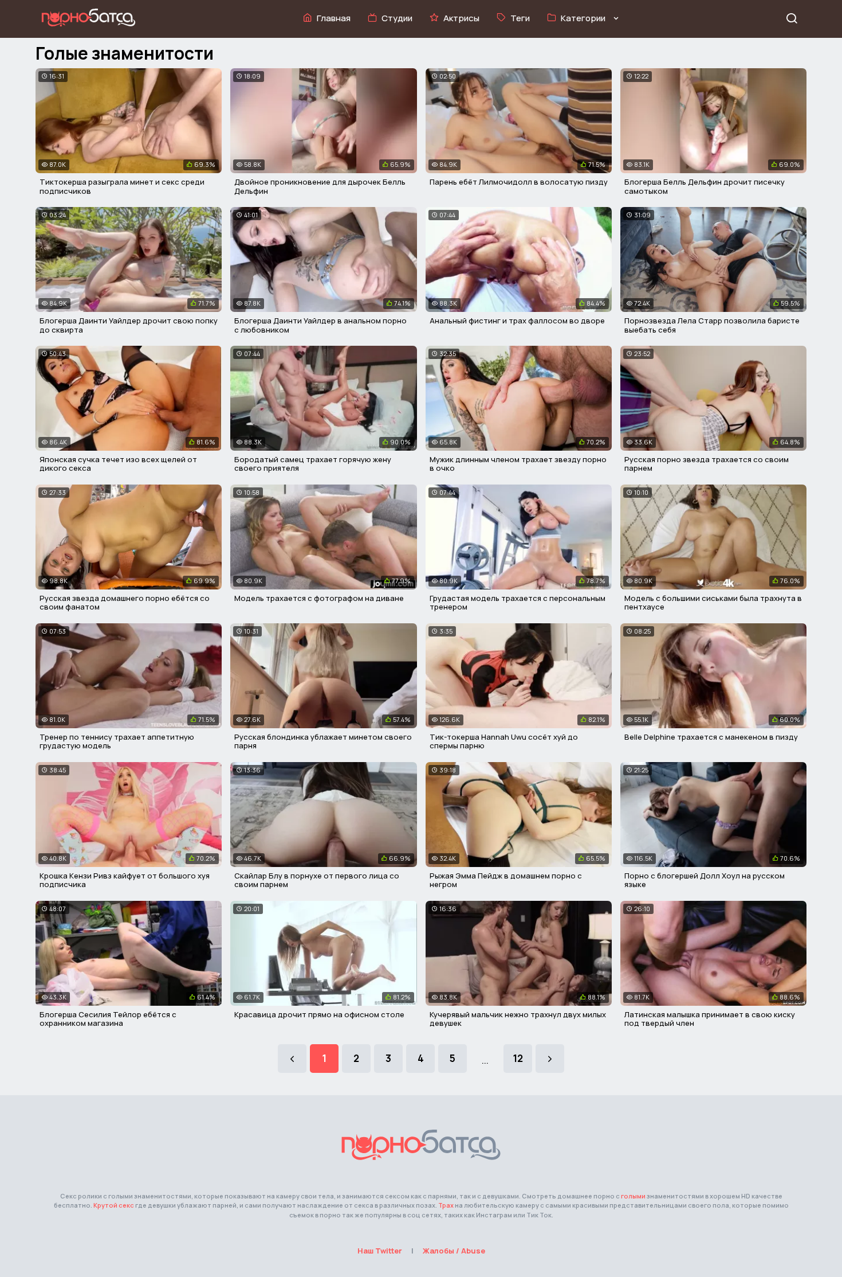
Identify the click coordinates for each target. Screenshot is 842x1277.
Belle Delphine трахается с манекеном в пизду (711, 737)
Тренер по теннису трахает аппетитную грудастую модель (117, 741)
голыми (633, 1196)
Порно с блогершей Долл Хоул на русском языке (704, 880)
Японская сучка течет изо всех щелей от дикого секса (118, 464)
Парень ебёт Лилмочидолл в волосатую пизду (519, 182)
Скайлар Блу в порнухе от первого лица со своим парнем (316, 880)
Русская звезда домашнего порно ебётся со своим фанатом (125, 602)
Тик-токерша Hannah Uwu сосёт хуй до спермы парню (504, 741)
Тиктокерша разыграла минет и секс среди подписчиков (122, 186)
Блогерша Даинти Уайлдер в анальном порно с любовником (320, 325)
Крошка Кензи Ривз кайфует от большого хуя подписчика (125, 880)
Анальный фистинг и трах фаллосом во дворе (517, 320)
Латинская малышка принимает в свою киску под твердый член (709, 1019)
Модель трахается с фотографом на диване (319, 598)
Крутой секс (113, 1205)
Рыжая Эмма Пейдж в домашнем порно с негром (506, 880)
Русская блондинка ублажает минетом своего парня (323, 741)
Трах (446, 1205)
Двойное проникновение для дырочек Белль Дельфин (320, 186)
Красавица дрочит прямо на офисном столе (319, 1014)
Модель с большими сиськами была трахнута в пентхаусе (713, 602)
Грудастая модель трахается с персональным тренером (517, 602)
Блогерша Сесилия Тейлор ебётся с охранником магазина (108, 1019)
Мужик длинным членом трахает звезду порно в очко (518, 464)
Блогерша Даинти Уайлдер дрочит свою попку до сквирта (129, 325)
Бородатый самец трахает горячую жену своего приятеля (312, 464)
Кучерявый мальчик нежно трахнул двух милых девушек (518, 1019)
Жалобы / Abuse (454, 1250)
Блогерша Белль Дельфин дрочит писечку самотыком (704, 186)
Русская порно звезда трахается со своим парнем (706, 464)
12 (518, 1058)
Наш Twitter (379, 1250)
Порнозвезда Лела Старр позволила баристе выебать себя (712, 325)
